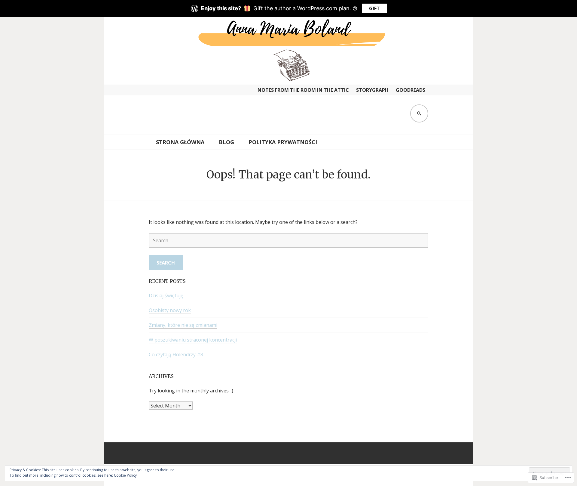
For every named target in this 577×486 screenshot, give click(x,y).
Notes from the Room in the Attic (303, 90)
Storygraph (372, 90)
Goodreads (410, 90)
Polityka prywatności (283, 142)
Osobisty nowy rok (170, 310)
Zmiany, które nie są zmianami (183, 325)
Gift (374, 8)
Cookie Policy (125, 475)
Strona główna (180, 142)
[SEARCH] (419, 113)
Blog (226, 142)
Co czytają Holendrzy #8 (176, 354)
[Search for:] (288, 240)
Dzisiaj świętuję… (168, 295)
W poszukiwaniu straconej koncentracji (193, 339)
